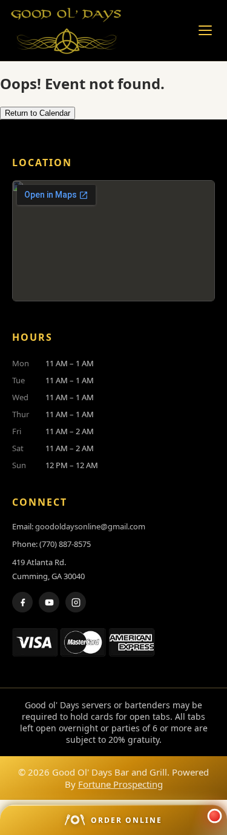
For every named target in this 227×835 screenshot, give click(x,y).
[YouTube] (49, 602)
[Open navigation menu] (205, 30)
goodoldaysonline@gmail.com (90, 526)
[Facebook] (22, 602)
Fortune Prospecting (120, 784)
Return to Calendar (37, 113)
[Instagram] (75, 602)
